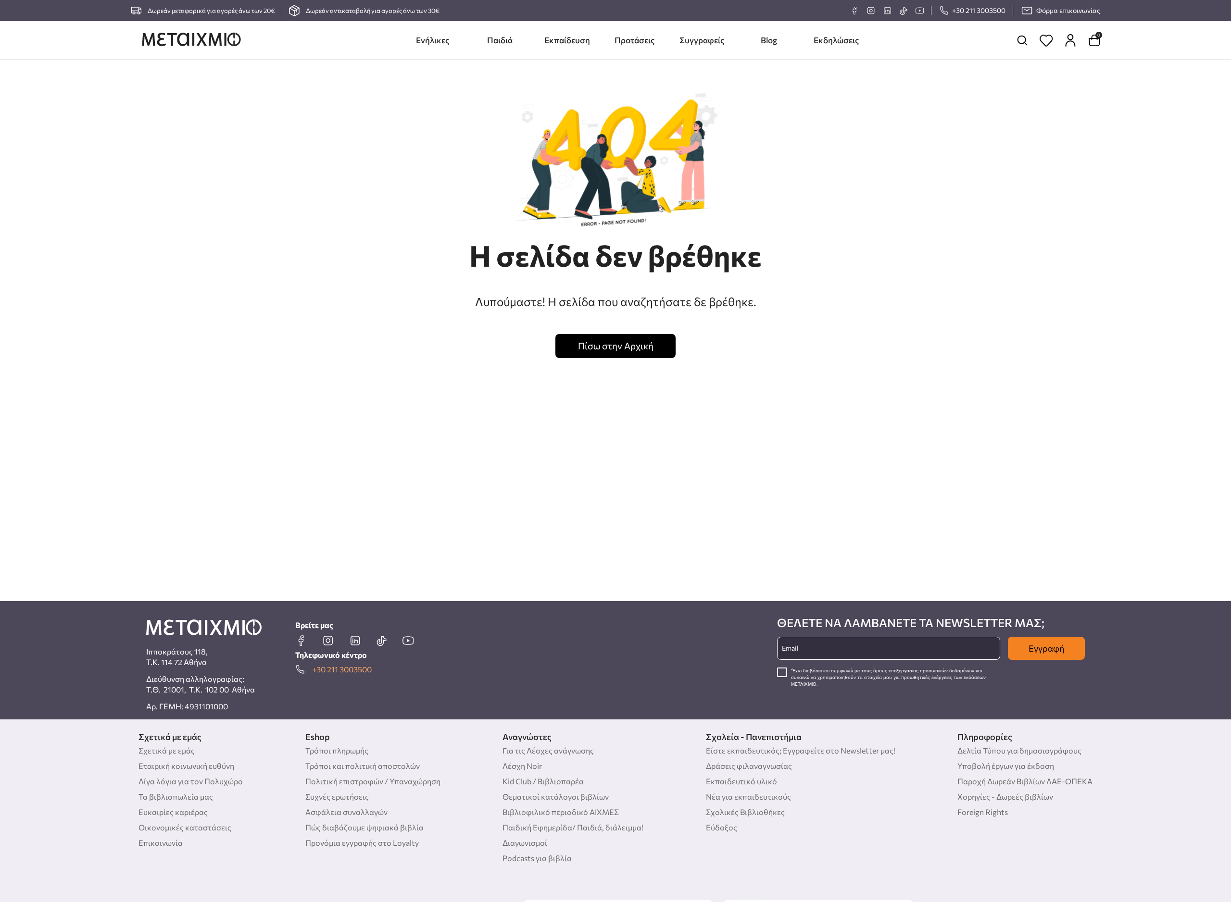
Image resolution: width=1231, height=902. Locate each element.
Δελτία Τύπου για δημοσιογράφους (1019, 750)
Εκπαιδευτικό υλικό (741, 781)
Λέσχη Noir (522, 765)
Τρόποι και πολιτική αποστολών (362, 765)
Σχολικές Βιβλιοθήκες (745, 811)
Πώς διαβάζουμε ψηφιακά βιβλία (364, 827)
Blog (769, 40)
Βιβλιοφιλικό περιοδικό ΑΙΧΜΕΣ (560, 811)
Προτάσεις (634, 40)
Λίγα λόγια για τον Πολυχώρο (190, 781)
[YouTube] (919, 10)
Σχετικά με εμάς (166, 750)
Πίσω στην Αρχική (615, 345)
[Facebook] (854, 10)
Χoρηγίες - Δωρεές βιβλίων (1005, 796)
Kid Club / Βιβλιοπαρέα (543, 781)
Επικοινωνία (160, 842)
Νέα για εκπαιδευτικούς (748, 796)
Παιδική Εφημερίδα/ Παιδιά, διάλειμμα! (572, 827)
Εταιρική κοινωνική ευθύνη (186, 765)
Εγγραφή (1046, 648)
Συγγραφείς (701, 40)
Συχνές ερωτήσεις (337, 796)
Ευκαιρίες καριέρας (173, 811)
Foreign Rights (982, 811)
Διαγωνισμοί (524, 842)
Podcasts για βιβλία (537, 858)
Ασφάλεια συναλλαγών (346, 811)
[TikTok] (903, 11)
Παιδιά (500, 40)
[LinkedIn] (887, 10)
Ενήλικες (432, 40)
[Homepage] (191, 40)
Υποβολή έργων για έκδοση (1005, 765)
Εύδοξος (721, 827)
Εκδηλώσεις (836, 40)
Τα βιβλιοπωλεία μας (175, 796)
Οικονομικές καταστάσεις (184, 827)
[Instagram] (871, 10)
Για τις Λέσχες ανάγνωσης (548, 750)
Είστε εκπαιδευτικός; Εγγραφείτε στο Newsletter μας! (800, 750)
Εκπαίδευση (567, 40)
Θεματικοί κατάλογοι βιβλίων (555, 796)
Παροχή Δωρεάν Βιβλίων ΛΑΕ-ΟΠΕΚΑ (1025, 781)
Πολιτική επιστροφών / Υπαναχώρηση (372, 781)
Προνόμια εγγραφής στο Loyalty (362, 842)
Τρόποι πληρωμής (336, 750)
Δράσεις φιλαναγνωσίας (749, 765)
